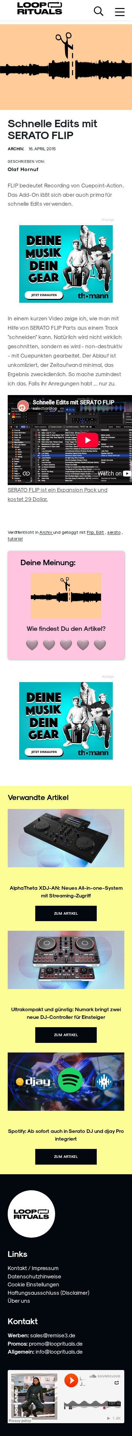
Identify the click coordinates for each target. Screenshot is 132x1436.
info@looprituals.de (59, 1351)
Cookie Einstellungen (33, 1284)
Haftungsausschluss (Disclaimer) (48, 1292)
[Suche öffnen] (98, 11)
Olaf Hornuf (23, 169)
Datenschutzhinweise (34, 1276)
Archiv (46, 532)
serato (113, 532)
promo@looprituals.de (56, 1343)
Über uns (19, 1300)
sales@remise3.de (52, 1335)
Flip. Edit (95, 532)
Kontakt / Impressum (33, 1268)
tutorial (15, 538)
